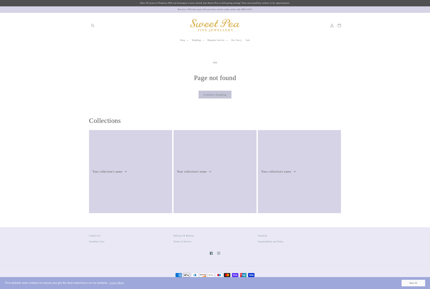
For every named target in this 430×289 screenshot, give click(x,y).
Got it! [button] (413, 283)
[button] (92, 25)
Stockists (262, 235)
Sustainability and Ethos (270, 241)
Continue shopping (215, 94)
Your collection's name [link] (107, 171)
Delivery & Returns (184, 235)
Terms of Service (182, 241)
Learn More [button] (117, 282)
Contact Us (94, 235)
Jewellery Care (96, 241)
